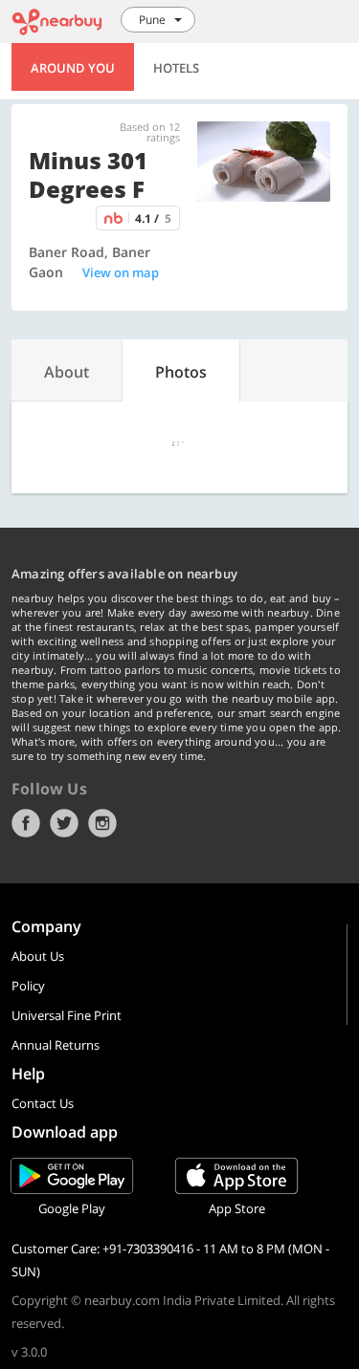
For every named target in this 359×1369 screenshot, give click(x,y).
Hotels (176, 67)
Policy (28, 985)
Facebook (25, 823)
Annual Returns (55, 1045)
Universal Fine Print (66, 1015)
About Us (37, 956)
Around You (73, 67)
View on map (120, 272)
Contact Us (42, 1103)
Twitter (64, 823)
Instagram (102, 823)
